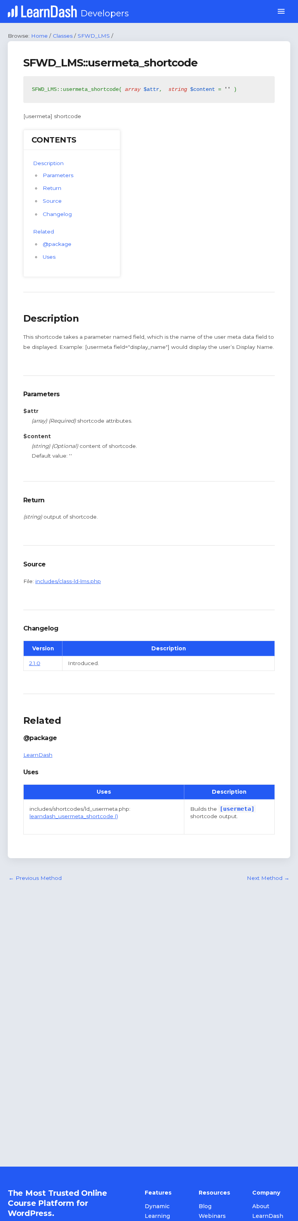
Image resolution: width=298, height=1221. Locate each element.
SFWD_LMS (94, 36)
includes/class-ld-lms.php (68, 581)
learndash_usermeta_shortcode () (73, 816)
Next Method (268, 878)
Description (48, 163)
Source (52, 201)
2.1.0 (34, 663)
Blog (205, 1206)
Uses (49, 257)
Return (52, 188)
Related (43, 231)
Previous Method (35, 878)
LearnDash (37, 755)
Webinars (212, 1215)
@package (57, 244)
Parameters (58, 175)
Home (39, 36)
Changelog (57, 214)
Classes (63, 36)
